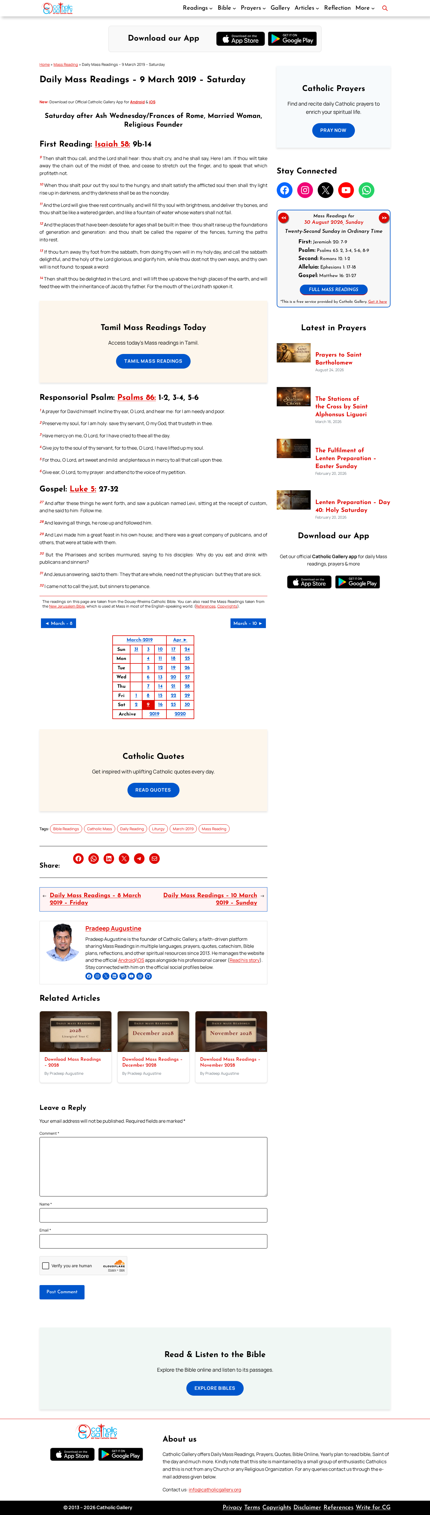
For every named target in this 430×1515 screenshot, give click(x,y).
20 (173, 677)
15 (160, 695)
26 (187, 668)
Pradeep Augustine (113, 928)
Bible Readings (66, 828)
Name (45, 1204)
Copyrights (227, 606)
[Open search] (385, 8)
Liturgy (158, 828)
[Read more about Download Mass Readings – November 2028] (231, 1050)
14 (160, 686)
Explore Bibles (215, 1388)
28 (187, 686)
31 (136, 649)
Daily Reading (132, 828)
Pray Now (333, 130)
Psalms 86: (136, 398)
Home (44, 64)
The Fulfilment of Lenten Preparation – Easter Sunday (345, 458)
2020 (180, 714)
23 (173, 704)
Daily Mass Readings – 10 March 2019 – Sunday (210, 899)
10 (160, 649)
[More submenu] (373, 8)
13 (160, 677)
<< (283, 218)
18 (173, 658)
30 (187, 704)
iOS (140, 960)
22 (173, 695)
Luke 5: (83, 489)
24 (187, 649)
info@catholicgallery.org (215, 1489)
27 (187, 677)
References (206, 606)
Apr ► (180, 640)
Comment (49, 1133)
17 (173, 649)
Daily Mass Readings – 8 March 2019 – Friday (95, 899)
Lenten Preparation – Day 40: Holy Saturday (352, 506)
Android (126, 960)
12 (160, 668)
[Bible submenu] (234, 8)
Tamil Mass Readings (153, 361)
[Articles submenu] (317, 8)
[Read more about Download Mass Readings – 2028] (75, 1050)
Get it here (377, 302)
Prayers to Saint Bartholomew (338, 359)
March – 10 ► (248, 623)
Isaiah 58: (112, 145)
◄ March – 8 (58, 623)
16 (160, 704)
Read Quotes (153, 790)
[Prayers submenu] (264, 8)
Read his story (244, 960)
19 (173, 668)
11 (160, 658)
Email (45, 1230)
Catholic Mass (99, 828)
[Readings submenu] (211, 8)
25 (187, 658)
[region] (334, 258)
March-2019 (140, 640)
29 (187, 695)
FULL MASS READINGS (333, 290)
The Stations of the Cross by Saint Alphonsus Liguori (341, 407)
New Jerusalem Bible (67, 606)
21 (173, 686)
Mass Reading (66, 64)
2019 (154, 714)
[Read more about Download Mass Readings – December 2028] (153, 1050)
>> (384, 218)
